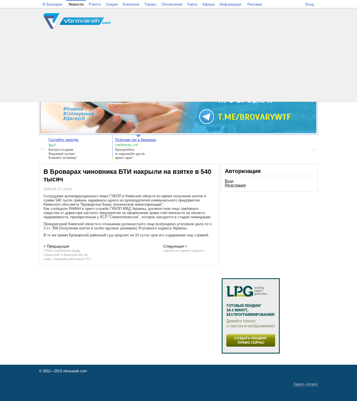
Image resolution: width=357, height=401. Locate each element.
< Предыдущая (67, 252)
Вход (229, 181)
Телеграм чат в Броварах (135, 140)
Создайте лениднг (64, 140)
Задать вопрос (305, 384)
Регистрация (235, 185)
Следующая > (183, 248)
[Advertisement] (269, 232)
